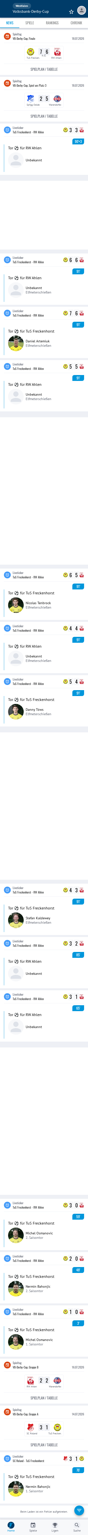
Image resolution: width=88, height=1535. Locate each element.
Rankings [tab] (52, 22)
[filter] (79, 1510)
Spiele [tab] (29, 22)
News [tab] (9, 22)
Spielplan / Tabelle (44, 69)
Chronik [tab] (76, 22)
